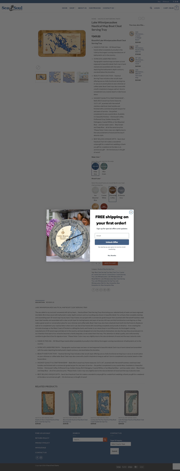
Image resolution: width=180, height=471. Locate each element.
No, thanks (112, 255)
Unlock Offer (112, 242)
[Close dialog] (131, 212)
